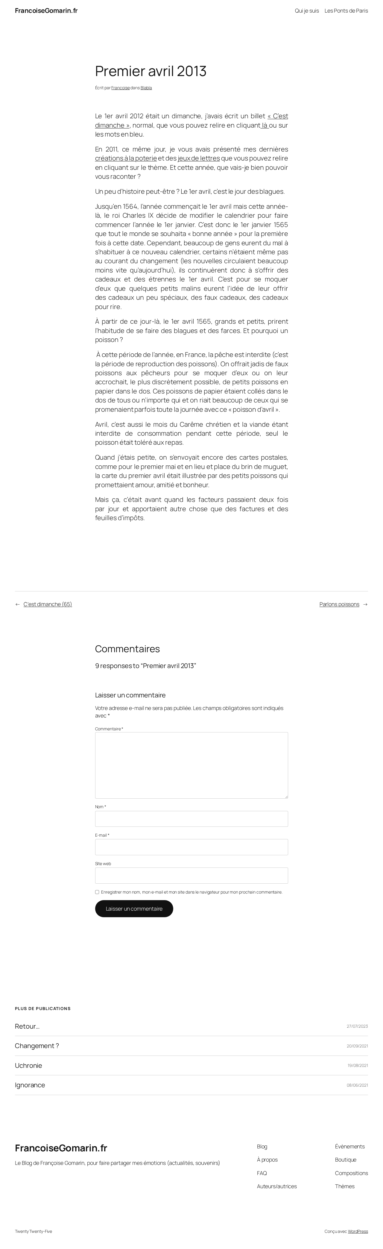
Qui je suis (307, 10)
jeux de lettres (199, 158)
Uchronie (28, 1065)
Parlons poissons (339, 604)
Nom (101, 806)
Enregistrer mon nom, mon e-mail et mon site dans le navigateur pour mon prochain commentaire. (191, 892)
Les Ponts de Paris (346, 10)
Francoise (120, 87)
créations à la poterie (126, 158)
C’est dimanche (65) (48, 604)
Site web (103, 863)
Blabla (146, 87)
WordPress (358, 1231)
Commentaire (109, 729)
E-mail (102, 835)
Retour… (27, 1026)
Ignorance (30, 1084)
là (264, 125)
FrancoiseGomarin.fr (46, 10)
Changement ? (37, 1045)
